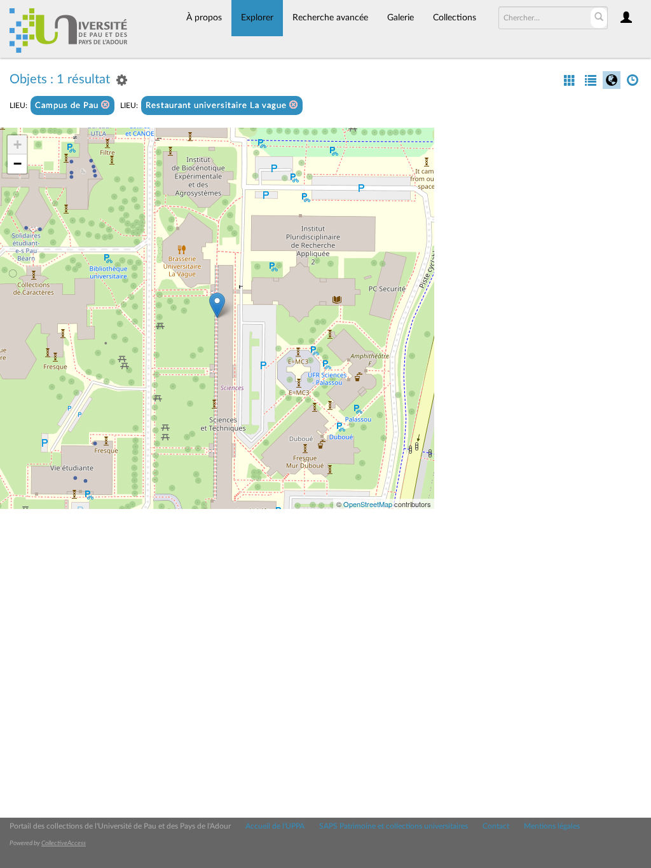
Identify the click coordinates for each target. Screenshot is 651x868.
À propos (204, 17)
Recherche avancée (330, 17)
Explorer (257, 17)
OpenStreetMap (367, 504)
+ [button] (17, 145)
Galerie (400, 17)
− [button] (17, 164)
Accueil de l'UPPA (275, 826)
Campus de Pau (68, 106)
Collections (454, 17)
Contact (496, 826)
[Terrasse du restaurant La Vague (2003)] (217, 305)
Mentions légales (552, 826)
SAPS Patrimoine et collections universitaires (393, 826)
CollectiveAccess (63, 843)
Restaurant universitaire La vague (217, 106)
